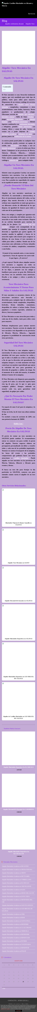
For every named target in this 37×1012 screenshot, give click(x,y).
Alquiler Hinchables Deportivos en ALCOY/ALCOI (18, 852)
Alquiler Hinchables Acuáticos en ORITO (14, 873)
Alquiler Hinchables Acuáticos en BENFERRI (15, 924)
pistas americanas (25, 127)
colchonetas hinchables (27, 124)
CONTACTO (12, 1000)
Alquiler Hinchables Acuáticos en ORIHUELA (15, 931)
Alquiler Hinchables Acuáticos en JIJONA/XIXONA (17, 869)
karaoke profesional (8, 148)
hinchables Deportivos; (15, 119)
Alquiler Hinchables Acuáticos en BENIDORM (15, 934)
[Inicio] (2, 24)
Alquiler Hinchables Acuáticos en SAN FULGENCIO (17, 905)
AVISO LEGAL (23, 1000)
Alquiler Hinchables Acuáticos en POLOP (14, 951)
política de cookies (5, 1009)
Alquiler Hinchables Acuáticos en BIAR (13, 917)
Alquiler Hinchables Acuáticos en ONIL (13, 914)
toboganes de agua (25, 134)
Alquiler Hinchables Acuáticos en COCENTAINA (16, 944)
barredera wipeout (8, 117)
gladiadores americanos (20, 122)
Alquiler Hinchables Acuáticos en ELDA (13, 889)
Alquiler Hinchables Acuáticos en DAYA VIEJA (16, 896)
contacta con (13, 160)
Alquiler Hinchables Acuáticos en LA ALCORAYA (16, 927)
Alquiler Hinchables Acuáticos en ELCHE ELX (15, 883)
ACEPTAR (18, 1010)
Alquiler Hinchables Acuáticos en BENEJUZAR (16, 937)
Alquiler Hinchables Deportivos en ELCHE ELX (18, 767)
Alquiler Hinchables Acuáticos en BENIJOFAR (15, 948)
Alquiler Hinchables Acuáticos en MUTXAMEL (16, 876)
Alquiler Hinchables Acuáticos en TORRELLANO (16, 879)
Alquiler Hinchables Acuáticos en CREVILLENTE (16, 886)
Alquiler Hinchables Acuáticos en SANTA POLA (16, 921)
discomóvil (14, 145)
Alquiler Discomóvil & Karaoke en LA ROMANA (18, 809)
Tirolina (30, 117)
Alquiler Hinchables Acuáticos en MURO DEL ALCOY (18, 893)
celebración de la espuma (22, 136)
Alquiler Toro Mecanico (26, 114)
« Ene (3, 988)
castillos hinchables (21, 458)
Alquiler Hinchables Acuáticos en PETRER (14, 941)
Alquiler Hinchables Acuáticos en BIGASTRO (15, 866)
